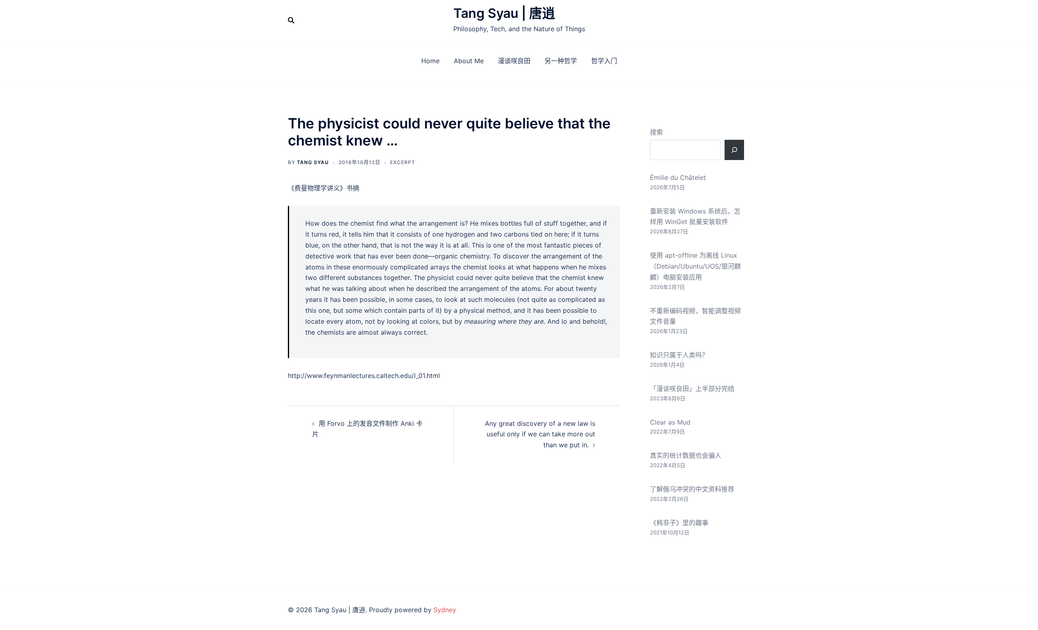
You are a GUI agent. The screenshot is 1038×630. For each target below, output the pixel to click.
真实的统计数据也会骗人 (685, 455)
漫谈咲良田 (514, 61)
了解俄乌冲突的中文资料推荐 (692, 489)
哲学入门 (604, 61)
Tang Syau (313, 162)
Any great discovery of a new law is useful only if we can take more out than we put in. (540, 434)
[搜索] (734, 150)
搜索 (656, 132)
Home (430, 61)
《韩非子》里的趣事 (679, 523)
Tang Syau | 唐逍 (504, 13)
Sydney (444, 610)
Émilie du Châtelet (678, 177)
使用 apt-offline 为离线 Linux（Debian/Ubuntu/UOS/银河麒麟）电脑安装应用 (695, 266)
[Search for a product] (291, 20)
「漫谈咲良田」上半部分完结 (692, 388)
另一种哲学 (561, 61)
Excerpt (402, 162)
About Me (469, 61)
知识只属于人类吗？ (679, 355)
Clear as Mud (670, 422)
